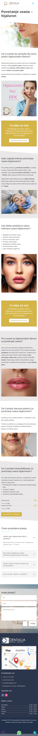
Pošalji (32, 623)
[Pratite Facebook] (2, 695)
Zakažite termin (11, 514)
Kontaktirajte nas (19, 140)
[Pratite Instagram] (6, 695)
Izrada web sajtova (16, 722)
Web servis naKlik (28, 722)
